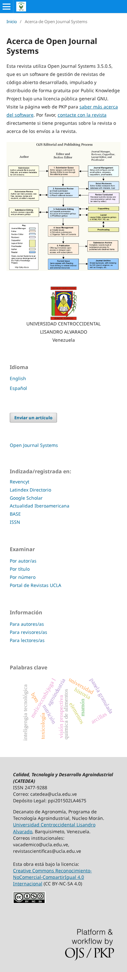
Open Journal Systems (34, 445)
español (18, 388)
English (18, 378)
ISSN (15, 522)
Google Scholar (26, 498)
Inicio (12, 21)
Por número (22, 577)
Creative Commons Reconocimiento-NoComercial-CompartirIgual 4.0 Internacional (52, 877)
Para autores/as (27, 624)
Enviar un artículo (33, 418)
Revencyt (19, 482)
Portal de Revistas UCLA (35, 585)
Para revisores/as (28, 632)
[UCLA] (63, 303)
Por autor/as (23, 561)
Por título (20, 569)
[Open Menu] (6, 6)
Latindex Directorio (31, 490)
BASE (15, 514)
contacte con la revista (82, 115)
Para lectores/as (27, 640)
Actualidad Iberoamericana (39, 506)
